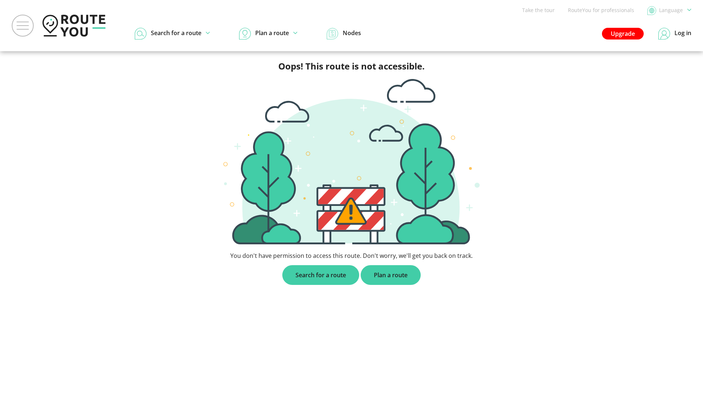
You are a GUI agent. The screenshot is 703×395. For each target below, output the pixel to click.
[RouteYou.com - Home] (73, 26)
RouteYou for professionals (601, 10)
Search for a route (320, 275)
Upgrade (623, 34)
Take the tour (538, 10)
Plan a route (391, 275)
